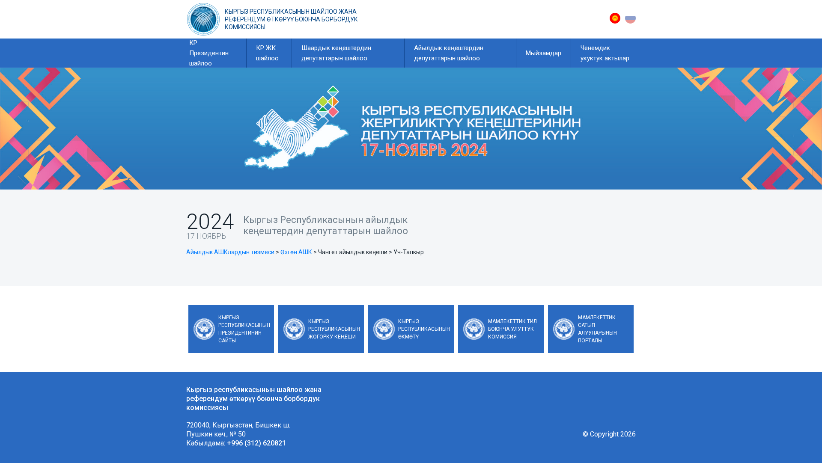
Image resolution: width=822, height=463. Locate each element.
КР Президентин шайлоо (209, 53)
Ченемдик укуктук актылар (605, 53)
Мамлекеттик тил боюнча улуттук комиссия (512, 329)
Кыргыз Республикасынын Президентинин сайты (244, 329)
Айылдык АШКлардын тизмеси (230, 252)
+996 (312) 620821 (256, 443)
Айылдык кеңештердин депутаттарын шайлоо (448, 53)
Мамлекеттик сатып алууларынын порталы (597, 329)
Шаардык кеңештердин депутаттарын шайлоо (336, 53)
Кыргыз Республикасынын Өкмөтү (424, 329)
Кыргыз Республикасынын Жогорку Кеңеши (334, 329)
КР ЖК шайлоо (267, 53)
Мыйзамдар (543, 53)
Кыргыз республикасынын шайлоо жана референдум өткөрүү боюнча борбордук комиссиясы (291, 19)
